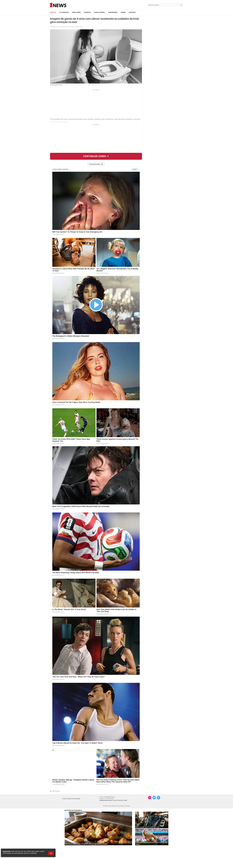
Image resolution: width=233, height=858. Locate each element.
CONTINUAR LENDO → (96, 156)
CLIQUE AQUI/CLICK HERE (119, 800)
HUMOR (123, 12)
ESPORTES (87, 12)
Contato (64, 798)
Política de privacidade (74, 798)
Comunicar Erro (94, 164)
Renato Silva (79, 26)
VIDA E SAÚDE (76, 12)
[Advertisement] (96, 103)
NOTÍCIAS (53, 12)
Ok (51, 853)
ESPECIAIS (132, 12)
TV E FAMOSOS (64, 12)
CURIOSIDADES (113, 12)
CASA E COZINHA (99, 12)
